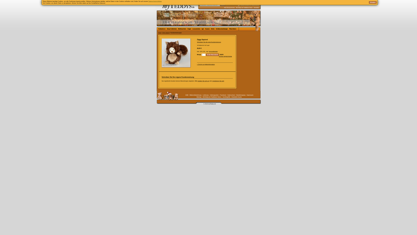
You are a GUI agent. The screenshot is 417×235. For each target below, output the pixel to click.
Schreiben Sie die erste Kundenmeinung (209, 42)
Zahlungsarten (214, 95)
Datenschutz (231, 95)
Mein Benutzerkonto (229, 7)
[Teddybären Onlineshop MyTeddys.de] (171, 13)
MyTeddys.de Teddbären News (244, 7)
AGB (186, 95)
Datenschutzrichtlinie (155, 1)
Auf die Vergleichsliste (225, 56)
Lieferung (205, 95)
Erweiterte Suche (237, 97)
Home (159, 32)
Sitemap (198, 97)
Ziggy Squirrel (166, 32)
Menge (199, 54)
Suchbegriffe (226, 97)
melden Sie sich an (203, 81)
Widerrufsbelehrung (195, 95)
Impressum (250, 95)
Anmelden (256, 7)
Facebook (223, 95)
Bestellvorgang (240, 95)
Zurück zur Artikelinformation (206, 64)
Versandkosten (213, 51)
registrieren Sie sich (218, 81)
